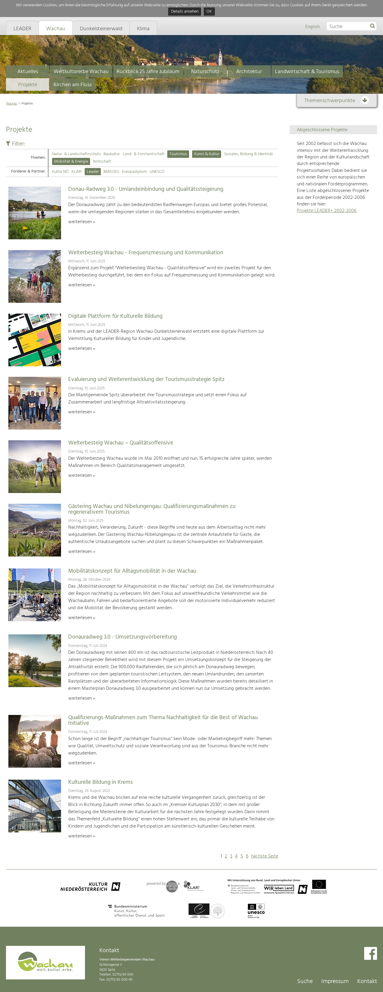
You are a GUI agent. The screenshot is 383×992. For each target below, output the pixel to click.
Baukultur (112, 154)
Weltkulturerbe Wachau (81, 71)
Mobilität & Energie (71, 161)
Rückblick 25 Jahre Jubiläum (148, 71)
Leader (93, 171)
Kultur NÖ (60, 171)
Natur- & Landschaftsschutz (76, 154)
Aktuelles (27, 71)
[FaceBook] (370, 954)
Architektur (249, 71)
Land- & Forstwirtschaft (144, 154)
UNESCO (157, 171)
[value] (372, 26)
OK (209, 11)
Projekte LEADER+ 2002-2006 (326, 211)
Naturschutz (205, 71)
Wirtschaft (102, 161)
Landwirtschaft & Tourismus (307, 71)
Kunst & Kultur (206, 154)
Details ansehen (184, 11)
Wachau (11, 103)
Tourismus (178, 154)
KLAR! (77, 171)
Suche (305, 981)
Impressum (335, 981)
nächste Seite (264, 856)
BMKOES (111, 171)
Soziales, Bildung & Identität (248, 154)
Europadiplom (134, 171)
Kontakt (367, 981)
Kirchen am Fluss (73, 85)
